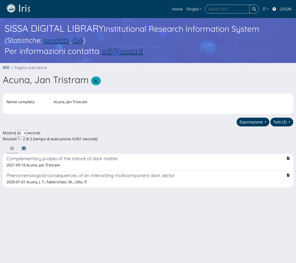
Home (177, 9)
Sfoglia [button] (192, 9)
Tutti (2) (280, 122)
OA (78, 40)
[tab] (12, 148)
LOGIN (285, 9)
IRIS (6, 67)
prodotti (57, 40)
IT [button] (264, 9)
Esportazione (252, 122)
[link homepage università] (22, 9)
